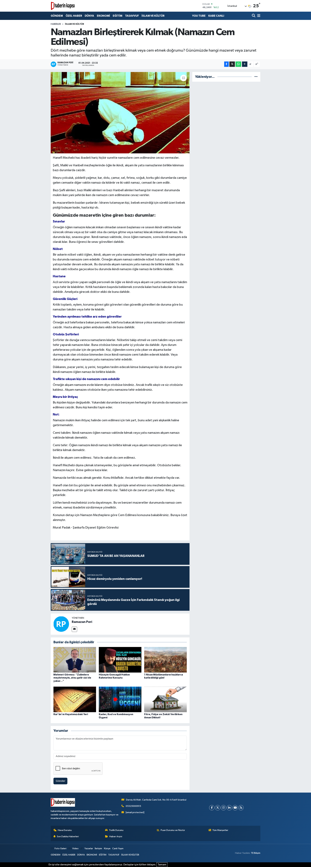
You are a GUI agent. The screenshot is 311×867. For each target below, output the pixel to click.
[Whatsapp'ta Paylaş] (238, 64)
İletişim (98, 848)
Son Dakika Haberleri (68, 836)
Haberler (56, 24)
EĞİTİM (117, 15)
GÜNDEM (57, 15)
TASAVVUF (132, 15)
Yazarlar (88, 848)
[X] (217, 807)
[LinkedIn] (229, 807)
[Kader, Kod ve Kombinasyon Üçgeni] (120, 699)
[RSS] (241, 807)
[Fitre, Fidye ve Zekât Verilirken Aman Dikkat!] (165, 699)
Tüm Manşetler (220, 830)
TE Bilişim (255, 853)
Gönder (60, 781)
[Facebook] (211, 807)
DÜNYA (89, 15)
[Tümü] (256, 76)
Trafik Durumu (116, 830)
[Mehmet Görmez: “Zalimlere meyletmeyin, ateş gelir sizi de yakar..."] (74, 659)
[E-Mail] (74, 629)
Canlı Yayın (117, 848)
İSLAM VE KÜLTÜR (153, 15)
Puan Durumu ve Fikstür (173, 830)
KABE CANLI (216, 15)
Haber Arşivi (115, 836)
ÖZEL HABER (74, 15)
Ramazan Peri (82, 622)
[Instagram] (223, 807)
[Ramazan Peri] (61, 624)
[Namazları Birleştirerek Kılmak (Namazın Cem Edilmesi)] (120, 112)
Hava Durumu (65, 830)
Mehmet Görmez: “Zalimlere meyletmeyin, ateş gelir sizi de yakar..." (72, 677)
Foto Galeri (60, 848)
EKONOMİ (103, 15)
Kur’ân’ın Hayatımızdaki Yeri (70, 714)
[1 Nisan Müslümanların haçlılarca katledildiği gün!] (165, 659)
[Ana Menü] (258, 15)
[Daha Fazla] (244, 64)
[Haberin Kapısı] (63, 6)
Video (75, 848)
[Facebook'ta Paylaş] (226, 64)
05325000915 (133, 806)
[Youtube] (235, 807)
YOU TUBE (199, 15)
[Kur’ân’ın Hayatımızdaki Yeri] (74, 699)
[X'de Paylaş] (232, 64)
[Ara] (254, 15)
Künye (107, 848)
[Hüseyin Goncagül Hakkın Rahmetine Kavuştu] (120, 659)
